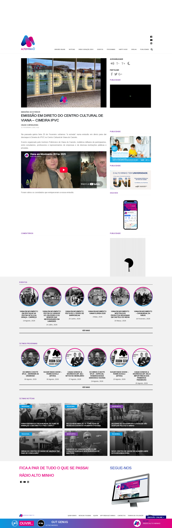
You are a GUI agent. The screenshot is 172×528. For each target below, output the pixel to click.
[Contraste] (129, 63)
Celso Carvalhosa (29, 125)
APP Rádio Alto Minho (107, 515)
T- (117, 63)
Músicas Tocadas (85, 515)
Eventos (100, 49)
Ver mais (86, 330)
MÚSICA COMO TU (28, 515)
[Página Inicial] (28, 43)
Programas (111, 49)
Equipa (95, 515)
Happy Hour (123, 49)
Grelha (133, 49)
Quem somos (72, 515)
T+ (123, 63)
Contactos (121, 515)
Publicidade (144, 49)
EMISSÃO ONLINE (60, 49)
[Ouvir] (112, 63)
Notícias (72, 49)
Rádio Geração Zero (86, 49)
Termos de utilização (135, 515)
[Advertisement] (86, 16)
